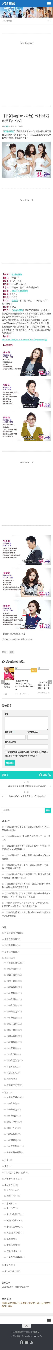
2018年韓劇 (12, 993)
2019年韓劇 (12, 987)
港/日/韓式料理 (13, 1214)
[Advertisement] (26, 71)
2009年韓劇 (12, 1048)
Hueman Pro (37, 1336)
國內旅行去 (12, 1190)
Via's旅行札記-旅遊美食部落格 (15, 1287)
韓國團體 (11, 1079)
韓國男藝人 (12, 1066)
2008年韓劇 (12, 1054)
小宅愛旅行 (9, 1185)
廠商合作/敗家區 (12, 1179)
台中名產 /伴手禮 (14, 1257)
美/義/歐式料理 (13, 1220)
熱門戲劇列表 (10, 945)
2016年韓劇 (12, 1005)
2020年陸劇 (12, 1116)
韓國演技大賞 (13, 1085)
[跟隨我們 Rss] (49, 775)
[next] (50, 682)
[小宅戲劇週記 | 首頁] (11, 3)
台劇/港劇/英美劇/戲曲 (14, 1172)
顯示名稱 (9, 732)
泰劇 (6, 1166)
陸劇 (6, 1092)
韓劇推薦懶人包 (14, 962)
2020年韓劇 (12, 981)
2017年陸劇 (12, 1134)
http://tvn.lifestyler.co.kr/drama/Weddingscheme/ (23, 340)
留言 (7, 714)
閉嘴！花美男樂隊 (20, 291)
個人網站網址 (10, 742)
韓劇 (11, 652)
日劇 (6, 1160)
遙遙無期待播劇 (14, 1152)
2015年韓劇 (12, 1011)
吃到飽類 (11, 1239)
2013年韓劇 (12, 1024)
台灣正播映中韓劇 (12, 933)
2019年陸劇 (12, 1122)
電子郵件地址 (33, 732)
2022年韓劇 (12, 969)
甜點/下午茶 (12, 1251)
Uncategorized (10, 1271)
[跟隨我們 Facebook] (40, 775)
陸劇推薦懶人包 (14, 1097)
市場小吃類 (12, 1245)
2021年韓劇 (12, 975)
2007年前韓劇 (13, 1060)
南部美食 (8, 1265)
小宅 (6, 126)
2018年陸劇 (12, 1128)
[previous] (3, 682)
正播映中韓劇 (10, 939)
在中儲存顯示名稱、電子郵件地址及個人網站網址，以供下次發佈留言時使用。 (26, 754)
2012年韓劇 (7, 21)
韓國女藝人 (12, 1073)
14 (35, 670)
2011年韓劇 (12, 1036)
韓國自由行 (12, 1196)
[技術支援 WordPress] (19, 1336)
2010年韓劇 (12, 1042)
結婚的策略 (9, 131)
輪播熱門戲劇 (10, 951)
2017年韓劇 (12, 999)
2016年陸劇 (12, 1140)
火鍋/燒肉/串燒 (13, 1233)
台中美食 (8, 1203)
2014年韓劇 (12, 1018)
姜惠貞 (15, 300)
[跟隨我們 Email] (45, 775)
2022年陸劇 (12, 1103)
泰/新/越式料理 (13, 1226)
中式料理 (11, 1208)
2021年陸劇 (12, 1109)
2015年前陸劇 (13, 1146)
